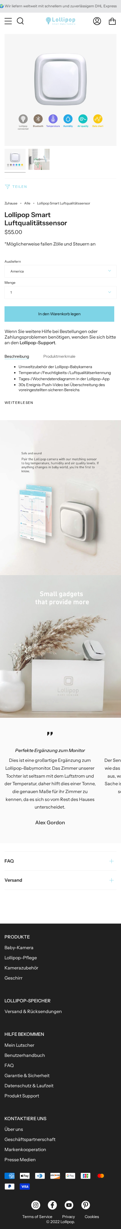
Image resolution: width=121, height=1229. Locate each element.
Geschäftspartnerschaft (30, 1139)
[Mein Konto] (97, 21)
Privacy (68, 1216)
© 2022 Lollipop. (60, 1221)
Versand (13, 880)
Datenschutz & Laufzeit (29, 1085)
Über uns (14, 1129)
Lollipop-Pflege (21, 957)
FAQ (9, 861)
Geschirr (14, 978)
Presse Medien (20, 1159)
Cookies (92, 1216)
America (17, 271)
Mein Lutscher (19, 1045)
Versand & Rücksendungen (33, 1011)
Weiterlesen (19, 402)
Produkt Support (22, 1096)
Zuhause (11, 203)
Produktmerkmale (59, 356)
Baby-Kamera (19, 947)
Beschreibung (17, 356)
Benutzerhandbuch (25, 1055)
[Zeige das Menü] (9, 21)
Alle (27, 203)
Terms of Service (37, 1216)
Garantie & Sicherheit (27, 1075)
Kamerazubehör (21, 968)
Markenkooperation (25, 1149)
